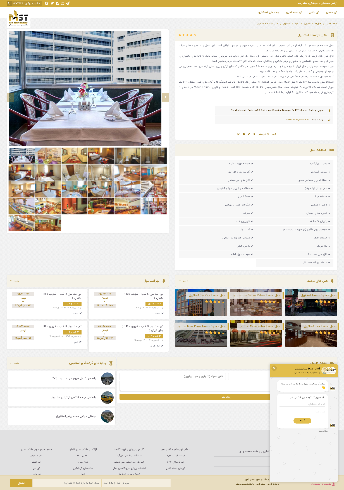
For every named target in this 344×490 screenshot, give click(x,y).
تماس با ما (82, 456)
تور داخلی (313, 12)
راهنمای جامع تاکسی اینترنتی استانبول (73, 398)
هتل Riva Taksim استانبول (319, 326)
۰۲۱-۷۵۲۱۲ (18, 3)
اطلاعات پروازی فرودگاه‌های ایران (129, 468)
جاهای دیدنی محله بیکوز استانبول (76, 416)
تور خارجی (331, 12)
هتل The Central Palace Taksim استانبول (256, 295)
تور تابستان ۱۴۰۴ (175, 462)
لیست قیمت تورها (175, 456)
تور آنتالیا (36, 462)
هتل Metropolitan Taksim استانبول (260, 326)
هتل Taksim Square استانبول (318, 295)
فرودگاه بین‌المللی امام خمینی (129, 462)
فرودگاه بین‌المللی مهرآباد (129, 456)
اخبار (83, 474)
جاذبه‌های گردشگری (268, 12)
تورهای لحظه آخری (175, 468)
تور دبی (36, 468)
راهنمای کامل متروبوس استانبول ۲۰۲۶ (74, 379)
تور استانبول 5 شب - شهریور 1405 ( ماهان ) (142, 296)
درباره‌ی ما (83, 462)
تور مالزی (36, 474)
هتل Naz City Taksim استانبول (207, 295)
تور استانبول (36, 456)
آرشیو (185, 281)
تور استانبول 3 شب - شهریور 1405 (62, 326)
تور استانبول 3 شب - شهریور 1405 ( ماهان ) (61, 296)
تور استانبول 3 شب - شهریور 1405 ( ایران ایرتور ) (142, 328)
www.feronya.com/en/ (298, 120)
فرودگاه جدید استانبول (129, 474)
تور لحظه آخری (293, 12)
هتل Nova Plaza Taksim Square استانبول (201, 326)
